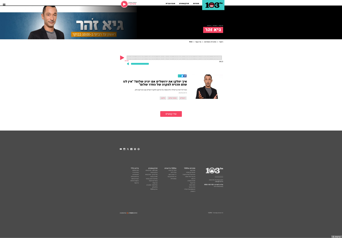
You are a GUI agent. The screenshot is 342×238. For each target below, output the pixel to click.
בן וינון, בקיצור (153, 172)
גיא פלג (193, 178)
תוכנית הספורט (191, 180)
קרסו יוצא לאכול (153, 180)
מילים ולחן (154, 187)
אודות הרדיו (136, 172)
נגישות (337, 237)
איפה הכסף (192, 185)
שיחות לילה (173, 178)
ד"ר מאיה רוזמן (172, 174)
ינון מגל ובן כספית (190, 172)
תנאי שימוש (135, 170)
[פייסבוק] (185, 75)
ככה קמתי (154, 183)
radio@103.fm (219, 181)
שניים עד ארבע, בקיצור (151, 178)
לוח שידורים (136, 174)
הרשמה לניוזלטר (134, 180)
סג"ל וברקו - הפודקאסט (151, 174)
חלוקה (163, 98)
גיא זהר (209, 26)
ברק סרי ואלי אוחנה (190, 176)
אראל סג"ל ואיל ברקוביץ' (188, 174)
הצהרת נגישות (135, 178)
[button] (196, 3)
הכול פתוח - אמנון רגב (151, 185)
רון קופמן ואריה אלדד (189, 189)
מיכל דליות (173, 172)
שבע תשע (192, 170)
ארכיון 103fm (153, 189)
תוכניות (215, 26)
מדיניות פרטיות (135, 176)
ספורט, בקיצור (153, 176)
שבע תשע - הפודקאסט (151, 170)
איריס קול (192, 183)
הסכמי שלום (173, 98)
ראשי (221, 42)
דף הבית (221, 26)
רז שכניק (193, 191)
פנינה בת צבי (192, 187)
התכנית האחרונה (210, 42)
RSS (190, 42)
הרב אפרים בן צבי (172, 176)
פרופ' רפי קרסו (172, 170)
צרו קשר (198, 42)
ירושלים (182, 98)
